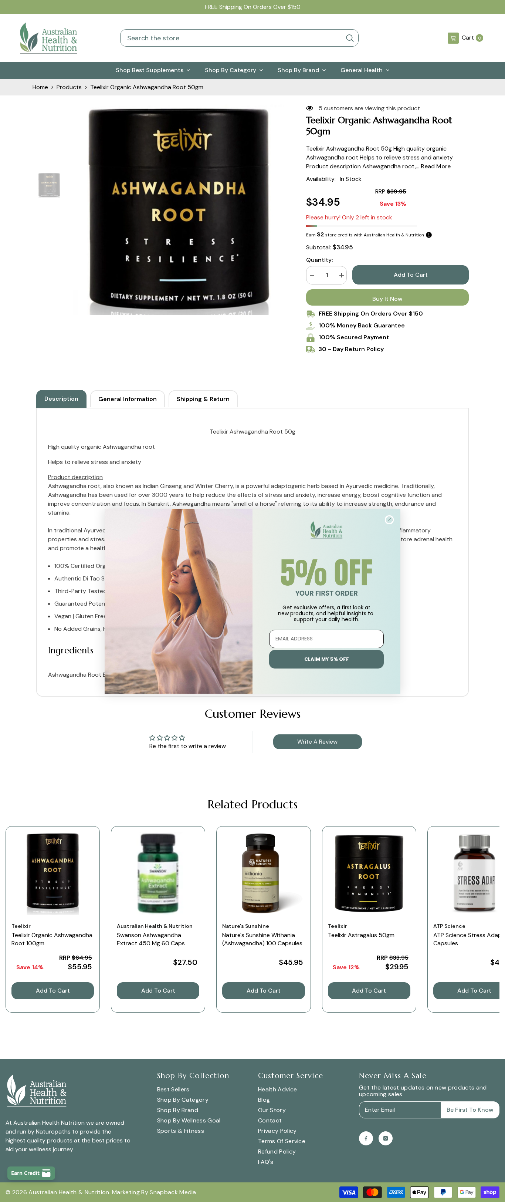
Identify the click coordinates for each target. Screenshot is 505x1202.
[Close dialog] (389, 519)
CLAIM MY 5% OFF (326, 659)
